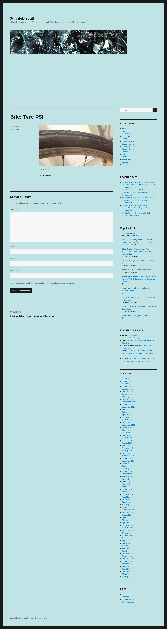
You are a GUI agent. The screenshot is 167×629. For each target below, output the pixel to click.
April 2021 (126, 415)
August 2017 (127, 464)
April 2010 (126, 548)
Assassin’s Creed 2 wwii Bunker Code (136, 270)
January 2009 (127, 577)
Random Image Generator (132, 233)
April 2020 (126, 435)
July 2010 (125, 541)
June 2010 (126, 543)
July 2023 (125, 397)
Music (124, 154)
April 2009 (126, 571)
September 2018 (128, 440)
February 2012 (127, 505)
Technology (126, 165)
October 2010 (127, 535)
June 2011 (125, 517)
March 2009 (127, 574)
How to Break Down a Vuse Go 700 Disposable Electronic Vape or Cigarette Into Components (139, 208)
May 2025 (126, 384)
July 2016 (125, 479)
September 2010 (128, 538)
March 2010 (126, 551)
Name (13, 246)
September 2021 (128, 407)
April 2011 (126, 523)
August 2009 (127, 564)
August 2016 (127, 476)
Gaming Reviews (128, 149)
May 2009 (126, 569)
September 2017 (128, 461)
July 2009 (125, 566)
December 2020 (128, 422)
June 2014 (126, 492)
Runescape (126, 159)
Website (14, 270)
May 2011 (125, 520)
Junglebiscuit (22, 18)
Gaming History (128, 147)
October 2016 (127, 471)
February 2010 (127, 553)
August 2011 (126, 515)
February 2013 (127, 499)
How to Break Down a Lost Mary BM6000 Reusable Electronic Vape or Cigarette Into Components (138, 184)
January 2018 (127, 451)
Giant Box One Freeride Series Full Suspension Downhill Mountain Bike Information (136, 251)
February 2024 (127, 389)
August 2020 (127, 428)
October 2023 (127, 394)
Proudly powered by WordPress (35, 618)
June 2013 (126, 497)
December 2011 (128, 510)
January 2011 (127, 528)
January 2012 (127, 507)
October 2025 (127, 381)
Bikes (124, 129)
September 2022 (128, 402)
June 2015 (126, 487)
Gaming (125, 139)
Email (13, 258)
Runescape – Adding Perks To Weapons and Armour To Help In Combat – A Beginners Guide (139, 279)
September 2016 (128, 474)
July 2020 (125, 430)
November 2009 (128, 559)
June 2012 (126, 502)
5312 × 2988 (14, 130)
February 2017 (127, 469)
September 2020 (128, 425)
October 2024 (127, 386)
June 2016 (126, 482)
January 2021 (127, 420)
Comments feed (128, 599)
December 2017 (128, 453)
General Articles (128, 152)
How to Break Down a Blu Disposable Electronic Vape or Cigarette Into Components (136, 192)
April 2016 (126, 484)
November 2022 (128, 399)
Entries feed (126, 597)
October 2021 (127, 404)
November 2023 (128, 392)
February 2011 (127, 525)
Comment (15, 209)
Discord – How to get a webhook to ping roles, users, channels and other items (138, 353)
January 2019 (127, 438)
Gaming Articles (128, 141)
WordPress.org (128, 602)
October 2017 (127, 458)
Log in (124, 594)
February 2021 (127, 417)
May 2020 (126, 433)
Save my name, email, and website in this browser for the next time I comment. (44, 283)
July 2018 (125, 446)
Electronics (126, 134)
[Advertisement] (83, 87)
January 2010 (127, 556)
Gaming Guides (128, 144)
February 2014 (127, 494)
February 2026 (128, 379)
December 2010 (128, 530)
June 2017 (126, 466)
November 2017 (128, 456)
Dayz (124, 131)
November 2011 (128, 512)
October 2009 (127, 561)
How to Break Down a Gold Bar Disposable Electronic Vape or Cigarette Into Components (138, 200)
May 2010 (125, 546)
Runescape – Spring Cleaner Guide (135, 316)
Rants (124, 157)
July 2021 (125, 410)
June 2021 (126, 412)
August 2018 (127, 443)
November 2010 (128, 533)
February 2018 (127, 448)
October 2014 (127, 489)
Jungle (124, 351)
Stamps (125, 162)
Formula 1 (126, 136)
